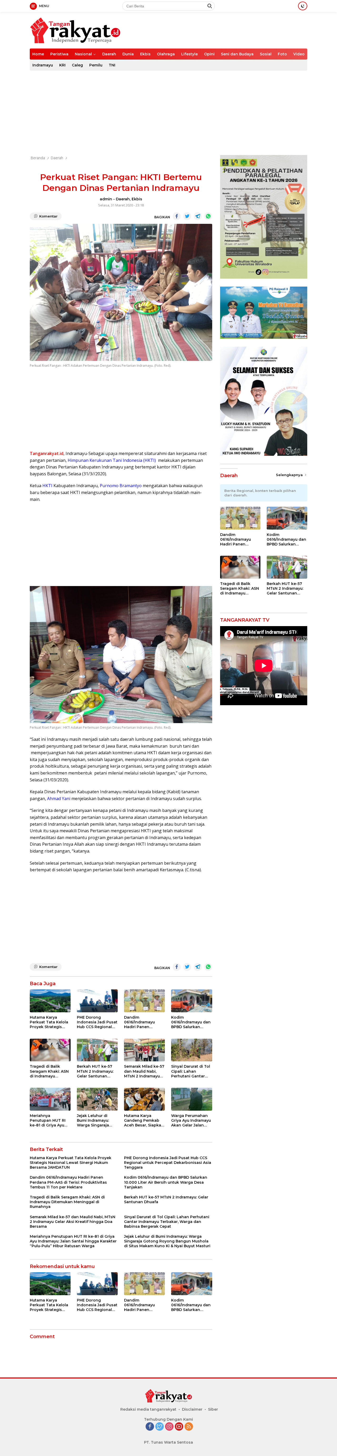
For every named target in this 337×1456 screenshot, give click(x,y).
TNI (112, 65)
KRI (62, 65)
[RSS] (189, 1426)
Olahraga (166, 54)
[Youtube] (179, 1426)
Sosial (265, 54)
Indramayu (42, 65)
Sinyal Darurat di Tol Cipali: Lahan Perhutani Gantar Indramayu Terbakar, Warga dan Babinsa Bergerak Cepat (191, 1071)
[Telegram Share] (198, 216)
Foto (282, 54)
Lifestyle (189, 54)
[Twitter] (159, 1426)
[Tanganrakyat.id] (75, 29)
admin (106, 199)
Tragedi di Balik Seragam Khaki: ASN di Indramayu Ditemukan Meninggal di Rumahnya (49, 1071)
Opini (209, 54)
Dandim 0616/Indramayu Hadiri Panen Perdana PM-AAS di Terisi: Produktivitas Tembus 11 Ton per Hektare (143, 1022)
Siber (213, 1409)
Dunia (128, 54)
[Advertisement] (168, 113)
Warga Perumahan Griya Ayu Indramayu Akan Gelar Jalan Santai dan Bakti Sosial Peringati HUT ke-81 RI (191, 1120)
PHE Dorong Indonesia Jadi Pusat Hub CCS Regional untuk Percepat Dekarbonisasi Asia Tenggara (97, 1022)
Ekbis (145, 54)
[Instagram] (169, 1426)
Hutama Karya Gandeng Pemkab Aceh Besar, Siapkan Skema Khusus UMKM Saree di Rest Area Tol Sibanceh (144, 1120)
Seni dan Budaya (237, 54)
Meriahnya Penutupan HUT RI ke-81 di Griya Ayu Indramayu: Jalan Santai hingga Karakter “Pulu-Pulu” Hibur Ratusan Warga (50, 1120)
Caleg (77, 65)
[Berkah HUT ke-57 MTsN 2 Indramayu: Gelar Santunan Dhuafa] (97, 1050)
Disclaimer (192, 1409)
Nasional (83, 54)
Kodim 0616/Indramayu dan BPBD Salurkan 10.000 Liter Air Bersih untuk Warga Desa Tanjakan (191, 1022)
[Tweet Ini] (187, 216)
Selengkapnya (290, 475)
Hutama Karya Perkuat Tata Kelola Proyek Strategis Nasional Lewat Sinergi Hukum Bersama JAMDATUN (50, 1022)
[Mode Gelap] (302, 6)
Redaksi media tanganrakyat (148, 1409)
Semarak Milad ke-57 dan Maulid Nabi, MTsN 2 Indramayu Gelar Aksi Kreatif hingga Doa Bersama (144, 1071)
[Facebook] (150, 1426)
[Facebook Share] (177, 216)
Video (299, 54)
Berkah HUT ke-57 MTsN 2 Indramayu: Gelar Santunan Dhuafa (95, 1071)
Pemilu (95, 65)
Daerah (109, 54)
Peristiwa (59, 54)
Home (38, 54)
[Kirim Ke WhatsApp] (208, 216)
